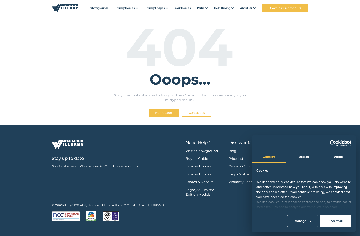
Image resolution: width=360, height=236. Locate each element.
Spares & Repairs (199, 182)
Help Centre (239, 174)
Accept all (335, 221)
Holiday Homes (198, 166)
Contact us (197, 113)
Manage (300, 221)
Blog (232, 151)
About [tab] (338, 157)
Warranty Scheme (243, 182)
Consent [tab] (269, 157)
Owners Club (239, 166)
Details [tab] (304, 157)
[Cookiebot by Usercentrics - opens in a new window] (333, 143)
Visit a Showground (202, 151)
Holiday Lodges (198, 174)
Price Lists (237, 159)
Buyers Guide (197, 159)
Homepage (163, 113)
